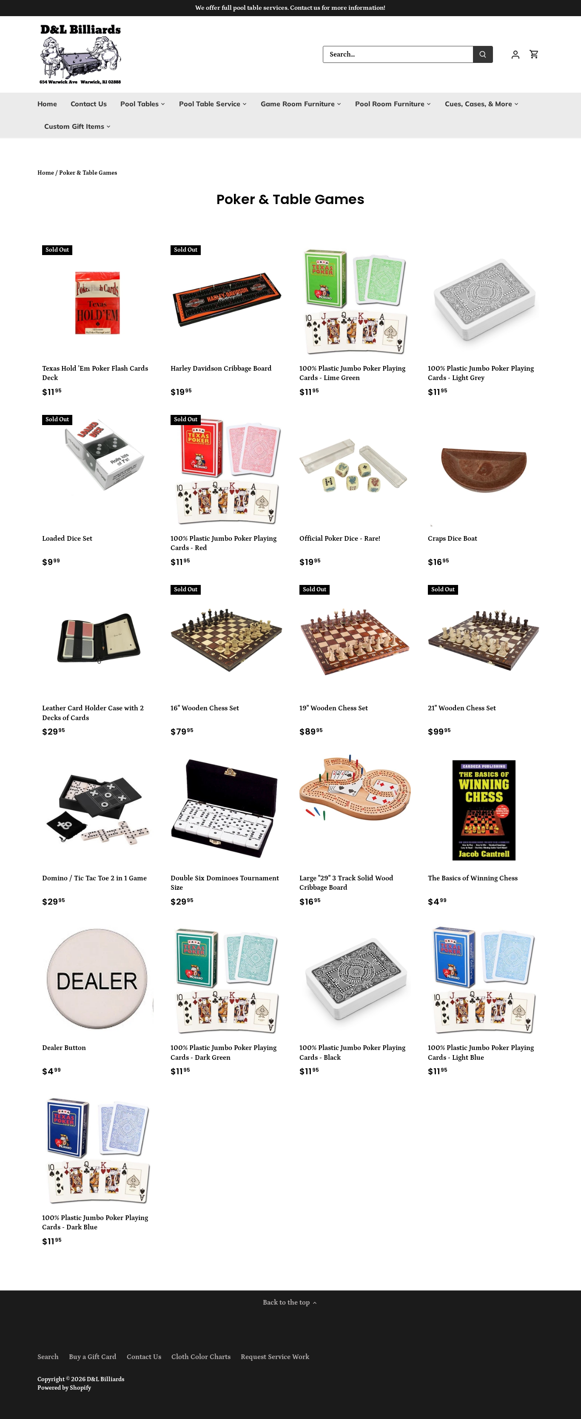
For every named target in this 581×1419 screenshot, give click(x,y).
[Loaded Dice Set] (98, 456)
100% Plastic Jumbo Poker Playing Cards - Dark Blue (95, 1222)
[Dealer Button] (98, 980)
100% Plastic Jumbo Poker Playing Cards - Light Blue (481, 1052)
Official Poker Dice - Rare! (339, 538)
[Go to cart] (534, 54)
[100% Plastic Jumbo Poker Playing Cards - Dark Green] (226, 980)
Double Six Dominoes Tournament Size (225, 882)
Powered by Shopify (64, 1388)
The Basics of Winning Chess (473, 878)
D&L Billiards (105, 1379)
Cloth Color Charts (201, 1357)
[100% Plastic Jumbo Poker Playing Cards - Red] (226, 470)
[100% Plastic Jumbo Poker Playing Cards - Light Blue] (483, 980)
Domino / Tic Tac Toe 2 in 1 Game (94, 878)
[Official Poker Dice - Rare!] (355, 470)
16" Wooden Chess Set (205, 708)
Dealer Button (64, 1048)
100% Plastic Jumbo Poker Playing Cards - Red (223, 543)
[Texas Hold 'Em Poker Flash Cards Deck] (98, 300)
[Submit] (483, 54)
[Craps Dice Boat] (483, 470)
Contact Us (144, 1357)
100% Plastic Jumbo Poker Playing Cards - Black (352, 1052)
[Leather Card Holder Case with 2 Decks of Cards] (98, 640)
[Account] (515, 54)
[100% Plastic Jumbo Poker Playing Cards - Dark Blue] (98, 1150)
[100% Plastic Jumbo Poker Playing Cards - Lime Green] (355, 300)
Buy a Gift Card (93, 1357)
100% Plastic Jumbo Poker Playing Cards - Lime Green (352, 373)
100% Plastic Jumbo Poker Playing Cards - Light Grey (481, 373)
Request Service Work (275, 1357)
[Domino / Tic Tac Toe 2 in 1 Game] (98, 810)
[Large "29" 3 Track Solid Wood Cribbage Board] (355, 788)
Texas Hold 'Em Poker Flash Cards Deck (95, 373)
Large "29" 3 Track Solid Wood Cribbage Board (346, 882)
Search (48, 1357)
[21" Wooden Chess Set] (483, 640)
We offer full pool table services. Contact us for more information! (290, 7)
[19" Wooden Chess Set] (355, 640)
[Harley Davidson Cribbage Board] (226, 300)
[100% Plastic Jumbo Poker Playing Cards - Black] (355, 980)
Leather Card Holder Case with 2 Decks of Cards (93, 712)
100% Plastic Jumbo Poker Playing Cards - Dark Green (223, 1052)
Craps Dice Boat (452, 538)
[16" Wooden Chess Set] (226, 640)
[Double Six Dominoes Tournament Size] (226, 810)
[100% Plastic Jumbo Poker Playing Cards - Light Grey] (483, 300)
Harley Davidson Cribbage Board (221, 368)
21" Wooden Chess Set (462, 708)
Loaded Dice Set (67, 538)
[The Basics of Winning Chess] (483, 810)
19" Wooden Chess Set (333, 708)
